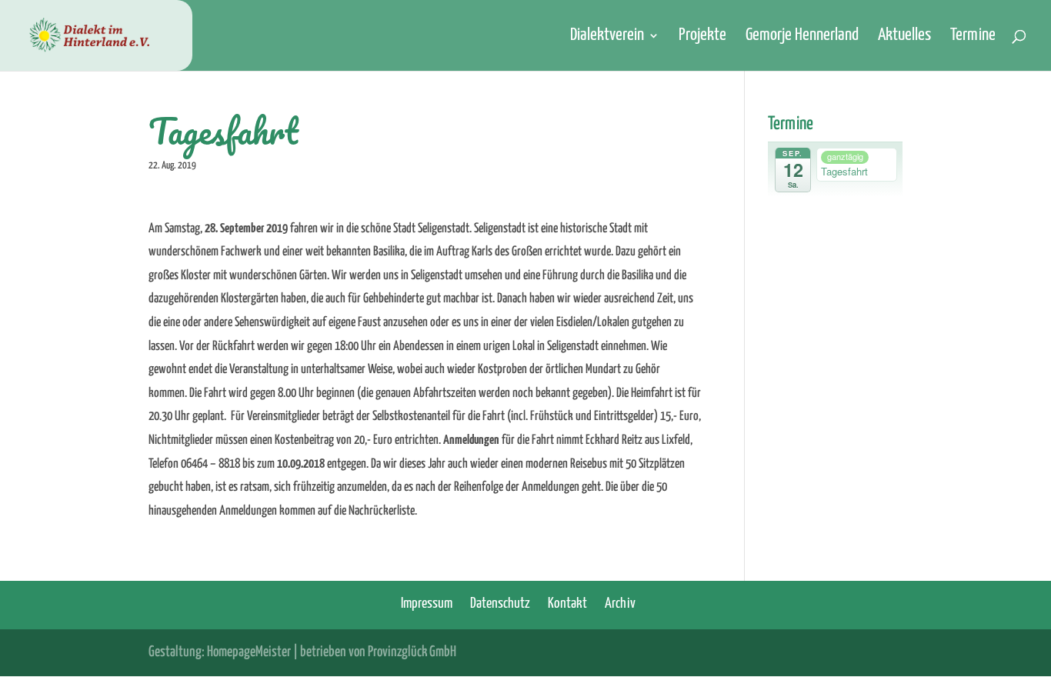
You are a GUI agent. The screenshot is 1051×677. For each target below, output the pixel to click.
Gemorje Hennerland (802, 37)
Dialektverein (607, 37)
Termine (973, 37)
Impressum (426, 603)
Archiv (620, 603)
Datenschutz (500, 603)
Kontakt (567, 603)
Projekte (702, 37)
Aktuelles (904, 37)
